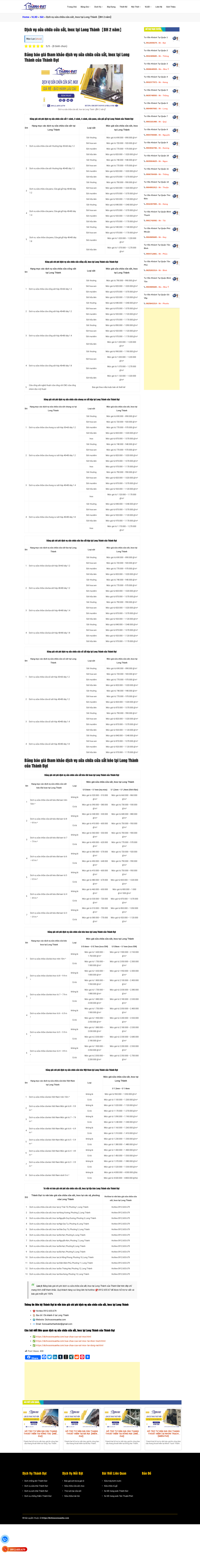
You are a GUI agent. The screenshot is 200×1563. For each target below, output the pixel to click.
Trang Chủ (72, 7)
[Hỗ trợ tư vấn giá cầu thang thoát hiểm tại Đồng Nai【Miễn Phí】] (122, 1418)
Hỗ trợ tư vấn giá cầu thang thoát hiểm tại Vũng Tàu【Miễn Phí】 (41, 1434)
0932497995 (151, 204)
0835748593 (151, 95)
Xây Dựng (111, 7)
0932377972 (151, 82)
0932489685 (151, 56)
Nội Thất (135, 7)
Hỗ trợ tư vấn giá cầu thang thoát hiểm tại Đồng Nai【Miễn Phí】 (122, 1434)
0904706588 (151, 135)
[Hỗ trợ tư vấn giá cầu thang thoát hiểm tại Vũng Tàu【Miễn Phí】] (40, 1418)
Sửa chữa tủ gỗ (110, 1486)
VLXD (147, 7)
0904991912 (151, 187)
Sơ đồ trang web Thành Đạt (116, 1491)
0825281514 (151, 270)
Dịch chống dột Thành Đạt (35, 1481)
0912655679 (151, 43)
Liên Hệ (159, 7)
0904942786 (151, 148)
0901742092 (151, 220)
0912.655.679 (17, 1549)
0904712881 (151, 254)
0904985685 (151, 237)
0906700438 (151, 174)
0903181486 (151, 122)
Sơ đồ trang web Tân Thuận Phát (118, 1496)
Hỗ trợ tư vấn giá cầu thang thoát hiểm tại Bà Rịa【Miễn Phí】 (81, 1434)
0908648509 (151, 69)
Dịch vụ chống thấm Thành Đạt (38, 1496)
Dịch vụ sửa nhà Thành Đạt (36, 1486)
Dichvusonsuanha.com (55, 1319)
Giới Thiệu (171, 7)
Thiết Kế (123, 7)
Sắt (42, 17)
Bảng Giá (85, 7)
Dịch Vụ (98, 7)
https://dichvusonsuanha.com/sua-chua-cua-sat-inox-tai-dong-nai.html (69, 1345)
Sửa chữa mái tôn (72, 1496)
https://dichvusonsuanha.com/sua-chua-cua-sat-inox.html (63, 1336)
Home (25, 17)
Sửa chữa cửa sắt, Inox (74, 1486)
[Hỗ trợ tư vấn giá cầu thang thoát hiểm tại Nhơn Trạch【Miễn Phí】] (163, 1418)
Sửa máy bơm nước (112, 1481)
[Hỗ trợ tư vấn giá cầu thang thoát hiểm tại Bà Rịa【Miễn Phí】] (81, 1418)
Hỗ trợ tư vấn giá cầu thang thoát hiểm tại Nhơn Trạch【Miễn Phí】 (163, 1433)
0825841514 (151, 303)
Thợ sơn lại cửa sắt (72, 1491)
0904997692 (151, 108)
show (38, 39)
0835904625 (151, 161)
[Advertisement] (82, 1382)
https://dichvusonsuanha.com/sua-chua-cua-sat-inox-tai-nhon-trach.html (70, 1341)
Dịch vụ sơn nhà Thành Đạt (36, 1491)
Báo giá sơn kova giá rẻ (74, 1481)
